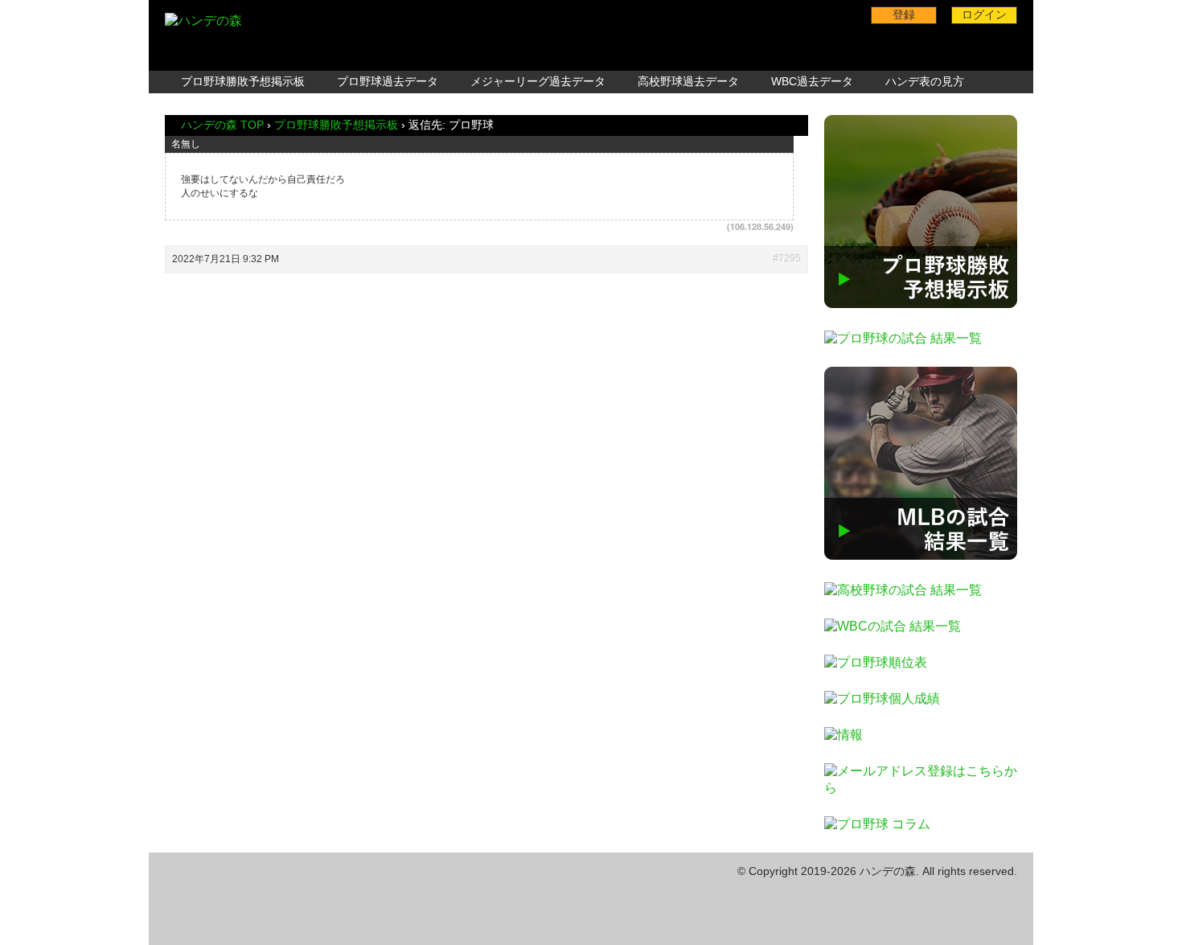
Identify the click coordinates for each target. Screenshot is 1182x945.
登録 (904, 14)
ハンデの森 (888, 871)
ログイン (984, 14)
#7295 (787, 258)
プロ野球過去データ (387, 81)
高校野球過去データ (688, 81)
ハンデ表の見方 (924, 81)
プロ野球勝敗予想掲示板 (243, 81)
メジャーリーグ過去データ (537, 81)
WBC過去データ (812, 81)
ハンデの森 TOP (222, 124)
